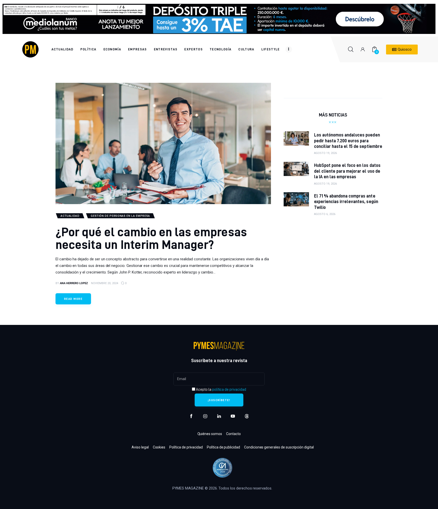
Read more (73, 298)
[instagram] (205, 416)
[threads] (247, 416)
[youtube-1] (233, 416)
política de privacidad (229, 389)
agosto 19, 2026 (325, 153)
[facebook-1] (191, 416)
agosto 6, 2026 (324, 214)
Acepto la (220, 389)
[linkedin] (219, 416)
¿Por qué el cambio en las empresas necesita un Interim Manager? (151, 238)
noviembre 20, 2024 (104, 283)
